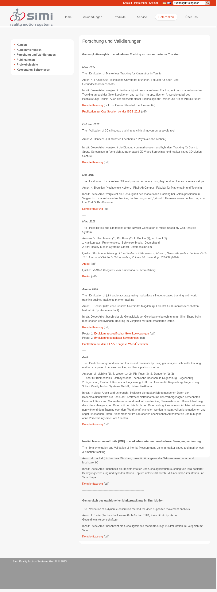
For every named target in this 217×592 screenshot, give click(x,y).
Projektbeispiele (27, 64)
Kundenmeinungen (29, 49)
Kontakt (127, 2)
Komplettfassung (92, 105)
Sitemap (154, 2)
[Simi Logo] (29, 25)
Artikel (86, 263)
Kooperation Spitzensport (33, 69)
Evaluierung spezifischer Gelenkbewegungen (121, 333)
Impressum (140, 2)
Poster (86, 276)
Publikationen (26, 59)
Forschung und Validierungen (36, 54)
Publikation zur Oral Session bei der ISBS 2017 (111, 111)
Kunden (22, 44)
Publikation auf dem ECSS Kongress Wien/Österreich (115, 344)
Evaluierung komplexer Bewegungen (116, 337)
